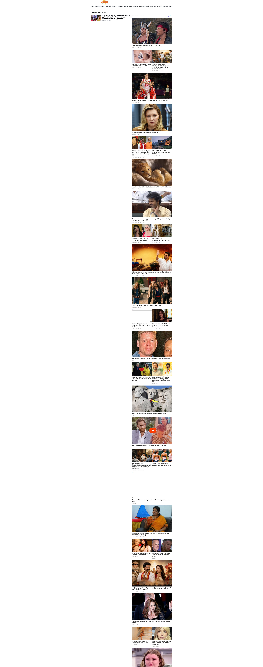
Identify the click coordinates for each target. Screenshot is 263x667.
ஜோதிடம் (159, 6)
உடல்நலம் (120, 6)
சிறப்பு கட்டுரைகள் (144, 6)
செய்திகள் (153, 6)
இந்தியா (114, 6)
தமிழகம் (165, 6)
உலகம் (126, 6)
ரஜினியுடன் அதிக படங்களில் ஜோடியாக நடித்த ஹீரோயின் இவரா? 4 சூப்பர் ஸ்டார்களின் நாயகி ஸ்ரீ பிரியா (116, 17)
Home (92, 6)
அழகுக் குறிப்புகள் (100, 6)
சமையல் (135, 6)
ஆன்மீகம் (108, 6)
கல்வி (130, 6)
